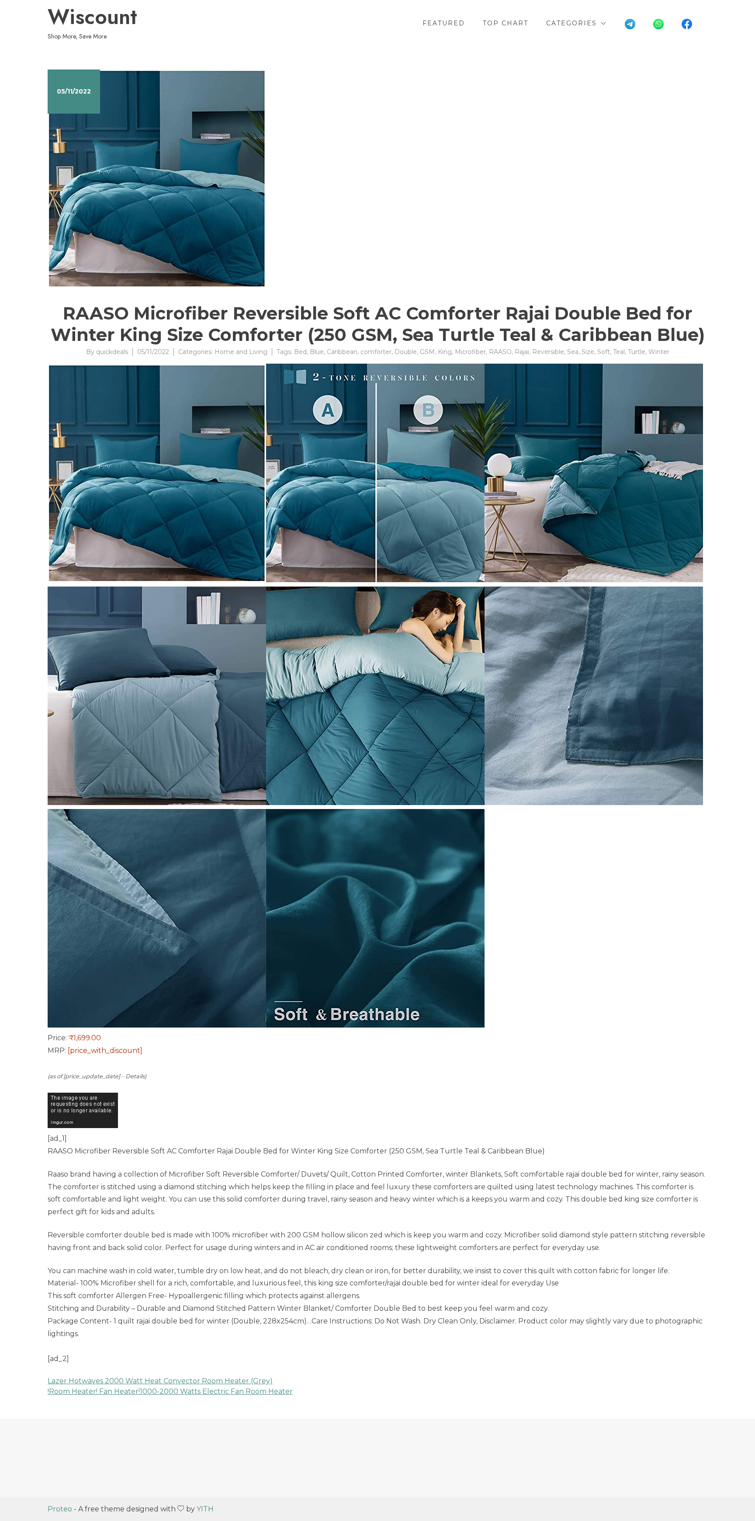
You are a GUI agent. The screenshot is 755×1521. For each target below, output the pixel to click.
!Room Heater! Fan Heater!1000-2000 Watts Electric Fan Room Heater (170, 1391)
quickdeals (112, 352)
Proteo (60, 1509)
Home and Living (241, 352)
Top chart (505, 23)
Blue (317, 352)
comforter (375, 352)
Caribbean (342, 352)
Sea (572, 352)
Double (406, 352)
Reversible (548, 352)
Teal (619, 352)
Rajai (522, 352)
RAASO (500, 352)
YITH (205, 1509)
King (445, 352)
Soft (603, 352)
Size (588, 352)
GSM (427, 352)
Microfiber (470, 352)
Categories (571, 23)
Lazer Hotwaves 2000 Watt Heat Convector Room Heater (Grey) (160, 1381)
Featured (444, 23)
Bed (300, 352)
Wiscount (92, 17)
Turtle (636, 352)
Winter (658, 352)
